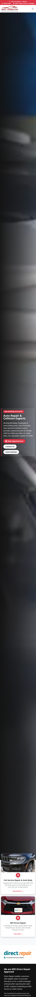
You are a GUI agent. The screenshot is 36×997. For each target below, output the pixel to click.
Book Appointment (15, 441)
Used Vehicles (11, 452)
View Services (17, 891)
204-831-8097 (7, 3)
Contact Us (9, 446)
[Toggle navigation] (32, 8)
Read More (17, 934)
